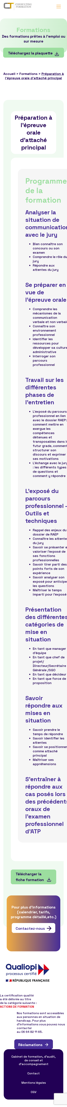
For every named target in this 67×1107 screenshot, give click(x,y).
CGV (33, 1092)
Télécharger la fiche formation (30, 877)
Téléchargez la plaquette (30, 53)
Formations (28, 74)
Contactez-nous (30, 928)
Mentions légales (33, 1083)
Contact (33, 1073)
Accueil (9, 74)
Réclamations (30, 1044)
